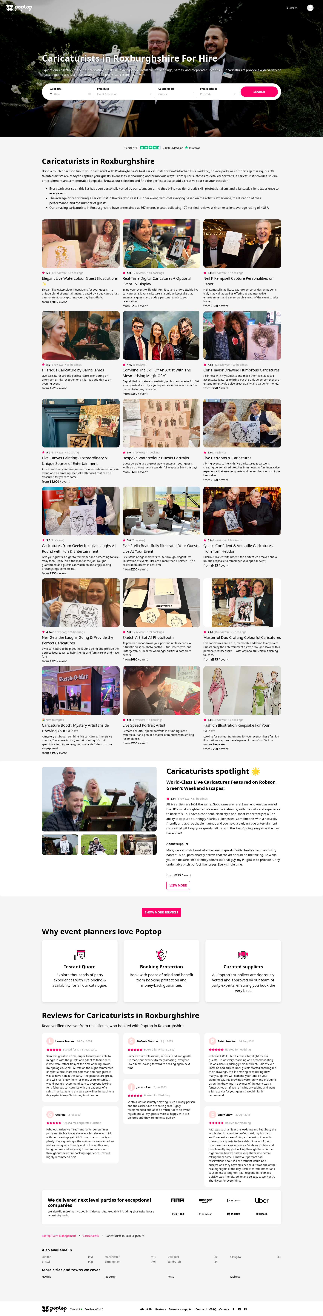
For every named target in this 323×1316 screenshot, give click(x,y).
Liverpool (173, 1257)
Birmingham (112, 1261)
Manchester (112, 1257)
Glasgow (235, 1257)
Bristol (46, 1261)
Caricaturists (91, 1236)
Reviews (160, 1309)
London (46, 1257)
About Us (146, 1309)
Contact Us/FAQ (206, 1309)
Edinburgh (174, 1261)
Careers (224, 1309)
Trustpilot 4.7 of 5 (86, 1309)
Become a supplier (181, 1309)
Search (293, 8)
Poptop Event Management (59, 1236)
